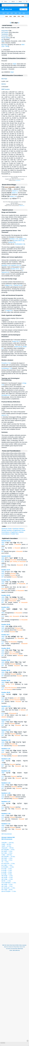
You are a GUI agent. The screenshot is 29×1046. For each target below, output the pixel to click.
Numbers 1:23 (5, 730)
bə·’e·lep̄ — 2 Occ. (7, 853)
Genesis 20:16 (5, 540)
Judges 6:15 (8, 285)
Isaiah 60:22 (18, 346)
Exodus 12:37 (5, 569)
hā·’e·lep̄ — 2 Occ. (7, 860)
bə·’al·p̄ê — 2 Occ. (7, 851)
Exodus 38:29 (5, 692)
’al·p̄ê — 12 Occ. (6, 846)
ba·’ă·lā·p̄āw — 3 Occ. (8, 849)
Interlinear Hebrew (18, 528)
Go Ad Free (3, 1042)
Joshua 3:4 (11, 242)
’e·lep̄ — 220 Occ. (6, 855)
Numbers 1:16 (6, 265)
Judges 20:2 (22, 239)
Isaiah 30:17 (16, 341)
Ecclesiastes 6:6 (20, 244)
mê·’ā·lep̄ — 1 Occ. (7, 875)
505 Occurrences (6, 834)
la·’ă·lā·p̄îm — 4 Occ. (7, 867)
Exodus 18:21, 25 (16, 269)
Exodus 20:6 (5, 607)
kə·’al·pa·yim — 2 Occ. (8, 863)
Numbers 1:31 (5, 771)
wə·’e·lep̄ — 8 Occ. (7, 889)
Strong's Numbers (6, 530)
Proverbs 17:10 (6, 363)
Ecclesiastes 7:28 (6, 368)
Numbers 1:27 (5, 748)
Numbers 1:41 (5, 823)
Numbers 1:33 (5, 783)
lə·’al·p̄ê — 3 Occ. (6, 872)
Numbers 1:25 (5, 740)
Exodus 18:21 (5, 580)
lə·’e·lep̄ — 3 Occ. (6, 874)
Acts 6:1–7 (4, 415)
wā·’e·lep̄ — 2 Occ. (7, 886)
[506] (27, 467)
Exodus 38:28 (5, 680)
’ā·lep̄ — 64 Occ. (6, 844)
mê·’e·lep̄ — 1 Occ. (7, 879)
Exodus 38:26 (5, 660)
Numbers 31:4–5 (16, 265)
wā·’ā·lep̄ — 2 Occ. (7, 884)
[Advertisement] (14, 923)
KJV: (2, 548)
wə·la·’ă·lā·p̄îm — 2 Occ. (8, 891)
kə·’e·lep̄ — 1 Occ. (7, 865)
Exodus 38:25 (5, 648)
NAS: (3, 544)
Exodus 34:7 (5, 634)
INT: (2, 551)
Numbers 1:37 (5, 801)
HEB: (3, 542)
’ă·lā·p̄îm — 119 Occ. (7, 842)
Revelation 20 (5, 395)
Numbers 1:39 (5, 813)
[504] (2, 467)
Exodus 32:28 (5, 624)
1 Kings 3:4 (8, 310)
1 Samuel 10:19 (17, 285)
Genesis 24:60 (5, 556)
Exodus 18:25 (5, 595)
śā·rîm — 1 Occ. (6, 881)
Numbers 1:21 (5, 720)
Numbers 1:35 (5, 793)
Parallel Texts (15, 534)
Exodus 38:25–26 (18, 240)
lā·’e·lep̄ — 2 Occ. (6, 868)
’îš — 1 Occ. (5, 862)
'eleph (14, 64)
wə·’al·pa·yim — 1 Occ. (8, 888)
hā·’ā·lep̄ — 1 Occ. (7, 858)
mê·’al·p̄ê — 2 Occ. (7, 877)
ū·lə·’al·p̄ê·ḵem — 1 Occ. (8, 882)
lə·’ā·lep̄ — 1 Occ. (6, 870)
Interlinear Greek (6, 528)
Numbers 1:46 (13, 239)
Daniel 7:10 (13, 196)
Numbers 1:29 (5, 759)
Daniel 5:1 (15, 191)
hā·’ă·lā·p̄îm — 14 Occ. (8, 856)
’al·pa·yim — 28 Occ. (7, 848)
